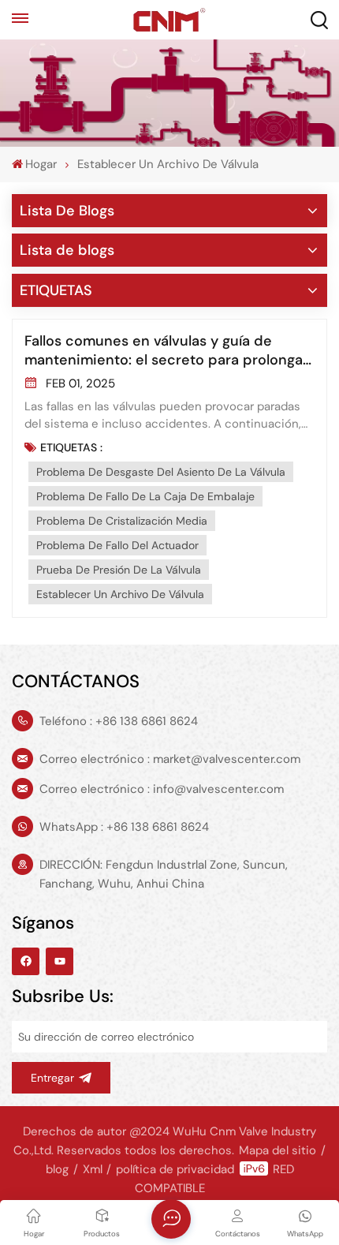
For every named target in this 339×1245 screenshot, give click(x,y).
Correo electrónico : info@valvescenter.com (161, 789)
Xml (92, 1169)
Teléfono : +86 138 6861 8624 (118, 721)
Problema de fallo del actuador (117, 545)
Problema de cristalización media (121, 521)
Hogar (41, 164)
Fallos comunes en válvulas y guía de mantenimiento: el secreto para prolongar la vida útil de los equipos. (166, 350)
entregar (52, 1078)
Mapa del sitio (277, 1150)
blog (57, 1169)
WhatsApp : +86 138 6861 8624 (124, 827)
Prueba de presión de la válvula (118, 570)
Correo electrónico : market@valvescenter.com (169, 759)
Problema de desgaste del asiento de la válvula (160, 472)
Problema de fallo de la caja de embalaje (145, 496)
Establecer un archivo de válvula (120, 594)
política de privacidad (175, 1169)
